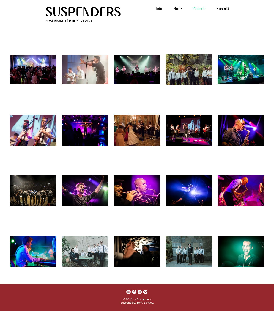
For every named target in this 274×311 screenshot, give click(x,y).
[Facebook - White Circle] (134, 292)
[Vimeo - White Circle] (145, 292)
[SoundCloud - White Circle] (140, 292)
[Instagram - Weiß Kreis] (128, 292)
